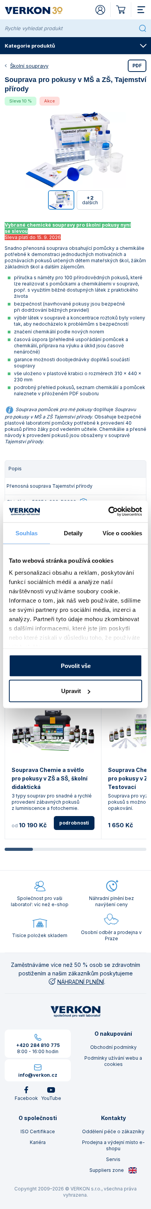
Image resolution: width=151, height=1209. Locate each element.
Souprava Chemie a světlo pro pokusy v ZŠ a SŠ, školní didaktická (50, 778)
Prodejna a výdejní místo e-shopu (113, 1145)
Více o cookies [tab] (122, 532)
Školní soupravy (29, 66)
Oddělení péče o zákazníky (113, 1131)
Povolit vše (76, 665)
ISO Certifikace (38, 1131)
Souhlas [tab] (26, 532)
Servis (113, 1159)
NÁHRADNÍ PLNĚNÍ (80, 981)
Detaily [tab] (73, 532)
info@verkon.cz (37, 1075)
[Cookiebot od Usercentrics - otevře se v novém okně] (108, 512)
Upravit (71, 691)
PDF (137, 65)
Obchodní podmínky (113, 1047)
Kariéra (38, 1142)
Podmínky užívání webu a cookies (113, 1061)
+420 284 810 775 (38, 1045)
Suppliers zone (107, 1170)
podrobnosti (74, 823)
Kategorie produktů (30, 46)
